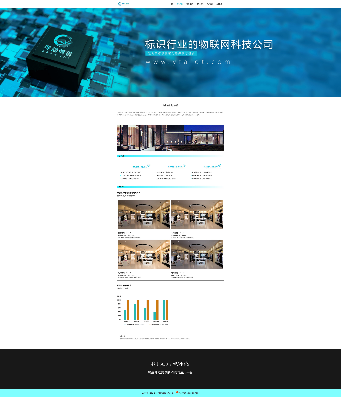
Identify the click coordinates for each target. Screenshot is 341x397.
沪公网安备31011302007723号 (189, 393)
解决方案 (180, 4)
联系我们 (210, 4)
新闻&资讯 (200, 4)
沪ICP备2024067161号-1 (166, 393)
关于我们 (219, 4)
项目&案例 (189, 4)
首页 (172, 4)
